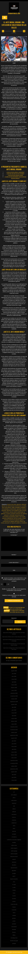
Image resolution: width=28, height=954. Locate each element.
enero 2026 (14, 690)
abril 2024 (14, 749)
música (14, 907)
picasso (14, 918)
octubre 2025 (14, 698)
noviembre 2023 (14, 763)
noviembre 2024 (14, 729)
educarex (14, 862)
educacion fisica (14, 856)
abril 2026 (14, 682)
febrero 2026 (14, 687)
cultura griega (14, 851)
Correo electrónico (14, 562)
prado (14, 921)
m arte (14, 887)
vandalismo (24, 523)
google (14, 873)
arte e (14, 797)
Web (14, 570)
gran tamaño (23, 510)
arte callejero (14, 794)
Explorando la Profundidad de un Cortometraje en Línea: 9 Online (14, 644)
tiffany (14, 935)
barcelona (14, 814)
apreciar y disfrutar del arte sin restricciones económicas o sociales (14, 505)
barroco (14, 817)
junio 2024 (14, 743)
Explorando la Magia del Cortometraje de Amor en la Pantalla (14, 640)
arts (14, 806)
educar (14, 859)
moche (14, 895)
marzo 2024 (14, 752)
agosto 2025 (14, 704)
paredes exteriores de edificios (19, 513)
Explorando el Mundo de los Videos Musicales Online (14, 636)
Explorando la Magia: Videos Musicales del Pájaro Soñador (14, 633)
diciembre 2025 (14, 693)
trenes (2, 523)
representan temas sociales (14, 518)
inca (14, 881)
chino (14, 828)
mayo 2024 (14, 746)
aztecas (14, 811)
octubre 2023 (14, 766)
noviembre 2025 (14, 696)
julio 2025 (14, 707)
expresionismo (14, 867)
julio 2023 (14, 774)
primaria (14, 924)
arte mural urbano (6, 507)
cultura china (14, 845)
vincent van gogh (14, 940)
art (14, 792)
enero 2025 (14, 724)
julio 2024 (14, 741)
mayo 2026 (14, 679)
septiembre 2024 (14, 735)
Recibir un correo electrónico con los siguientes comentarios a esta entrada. (14, 589)
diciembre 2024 (14, 727)
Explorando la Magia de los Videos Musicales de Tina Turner (14, 648)
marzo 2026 (14, 684)
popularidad (12, 516)
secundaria (14, 926)
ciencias (14, 831)
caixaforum (14, 823)
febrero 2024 (14, 755)
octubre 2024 (14, 732)
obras (14, 912)
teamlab (14, 929)
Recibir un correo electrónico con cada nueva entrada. (14, 595)
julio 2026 (14, 673)
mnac (14, 893)
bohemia (14, 820)
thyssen (14, 932)
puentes (4, 518)
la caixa (14, 884)
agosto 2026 (14, 670)
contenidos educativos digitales (14, 839)
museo (14, 901)
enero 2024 (14, 757)
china (14, 825)
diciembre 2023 (14, 760)
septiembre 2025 (14, 701)
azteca (14, 809)
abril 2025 (14, 715)
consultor (14, 834)
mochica (14, 898)
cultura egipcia (14, 848)
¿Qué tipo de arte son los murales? (15, 173)
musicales (14, 909)
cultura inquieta (14, 853)
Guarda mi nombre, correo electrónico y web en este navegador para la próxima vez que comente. (14, 579)
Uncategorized (14, 938)
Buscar (20, 622)
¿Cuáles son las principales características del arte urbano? (15, 177)
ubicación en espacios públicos (13, 523)
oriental (14, 915)
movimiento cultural (8, 512)
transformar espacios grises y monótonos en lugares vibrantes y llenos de (14, 520)
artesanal (14, 803)
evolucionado (12, 509)
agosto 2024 (14, 738)
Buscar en (14, 618)
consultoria (14, 837)
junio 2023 (14, 777)
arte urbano (14, 800)
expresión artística (21, 509)
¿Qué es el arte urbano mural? (15, 175)
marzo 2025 (14, 718)
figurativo (14, 870)
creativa (14, 842)
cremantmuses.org (14, 14)
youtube (14, 943)
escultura (14, 865)
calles (13, 507)
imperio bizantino (14, 879)
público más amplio (20, 516)
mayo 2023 (14, 780)
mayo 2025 (14, 713)
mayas (14, 890)
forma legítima (15, 510)
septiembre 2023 (14, 769)
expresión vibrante (6, 510)
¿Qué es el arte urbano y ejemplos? (15, 172)
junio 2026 (14, 676)
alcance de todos (11, 504)
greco (14, 876)
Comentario (14, 535)
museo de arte (14, 904)
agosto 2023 (14, 771)
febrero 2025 (14, 721)
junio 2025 (14, 710)
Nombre (14, 554)
